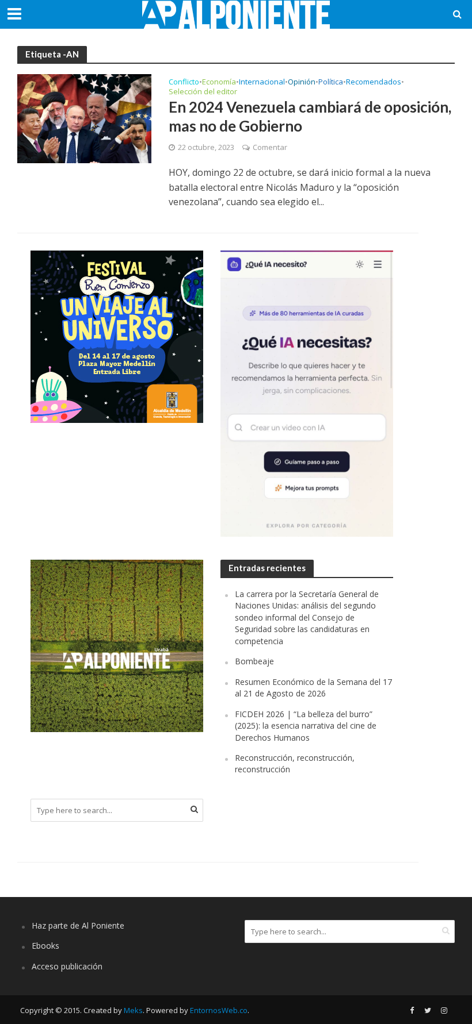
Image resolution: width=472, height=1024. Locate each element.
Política (330, 82)
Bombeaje (254, 661)
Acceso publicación (67, 966)
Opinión (301, 82)
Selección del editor (203, 92)
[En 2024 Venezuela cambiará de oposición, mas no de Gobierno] (84, 117)
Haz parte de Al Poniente (78, 925)
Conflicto (184, 82)
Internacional (262, 82)
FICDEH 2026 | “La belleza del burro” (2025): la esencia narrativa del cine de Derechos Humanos (305, 726)
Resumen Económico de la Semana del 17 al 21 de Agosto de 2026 (313, 687)
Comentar (270, 147)
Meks (133, 1010)
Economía (219, 82)
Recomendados (373, 82)
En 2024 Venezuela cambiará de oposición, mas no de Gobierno (310, 117)
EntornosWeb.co (219, 1010)
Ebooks (45, 945)
